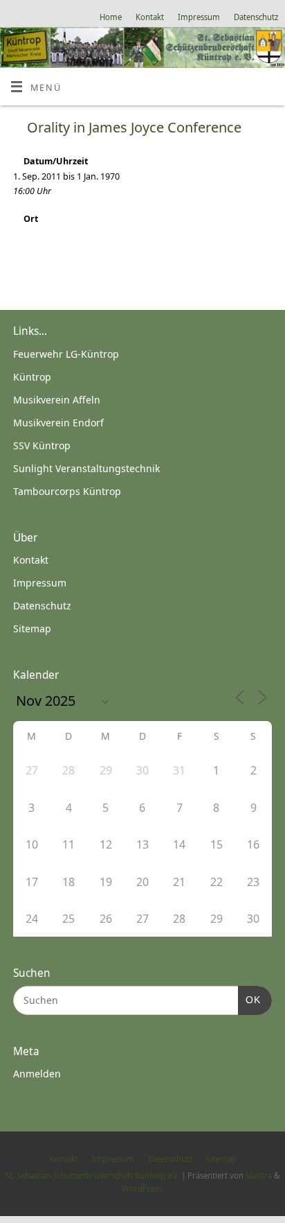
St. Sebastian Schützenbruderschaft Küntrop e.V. (92, 1175)
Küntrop (32, 376)
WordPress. (143, 1188)
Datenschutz (256, 17)
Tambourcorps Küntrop (67, 491)
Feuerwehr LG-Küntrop (66, 354)
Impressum (199, 17)
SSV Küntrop (42, 445)
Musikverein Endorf (58, 422)
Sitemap (32, 628)
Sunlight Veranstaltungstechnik (86, 468)
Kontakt (150, 17)
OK (249, 999)
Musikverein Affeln (56, 399)
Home (111, 17)
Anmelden (37, 1073)
